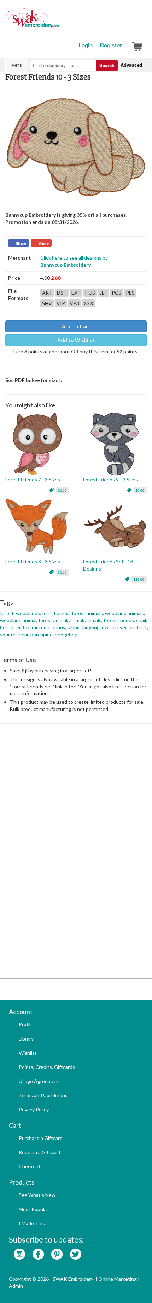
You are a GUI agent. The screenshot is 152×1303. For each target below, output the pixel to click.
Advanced (131, 65)
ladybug (91, 627)
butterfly (138, 627)
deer (16, 627)
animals (93, 620)
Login (85, 45)
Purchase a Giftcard (41, 1138)
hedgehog (66, 634)
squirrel (8, 634)
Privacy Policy (34, 1109)
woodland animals (124, 613)
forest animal (53, 620)
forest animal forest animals (72, 613)
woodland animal (18, 620)
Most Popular (33, 1209)
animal (76, 620)
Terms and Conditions (43, 1095)
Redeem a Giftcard (39, 1152)
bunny (58, 627)
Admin (16, 1286)
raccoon (40, 627)
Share (21, 243)
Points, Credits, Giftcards (47, 1067)
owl (106, 627)
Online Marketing (117, 1279)
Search (107, 65)
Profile (26, 1024)
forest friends (119, 620)
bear (23, 634)
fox (26, 627)
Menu (16, 65)
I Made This (32, 1223)
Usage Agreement (39, 1081)
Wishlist (28, 1053)
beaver (119, 627)
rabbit (73, 627)
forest (7, 613)
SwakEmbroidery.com (58, 21)
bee (4, 627)
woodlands (28, 613)
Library (26, 1039)
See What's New (37, 1195)
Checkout (30, 1166)
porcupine (41, 634)
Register (111, 45)
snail (141, 620)
